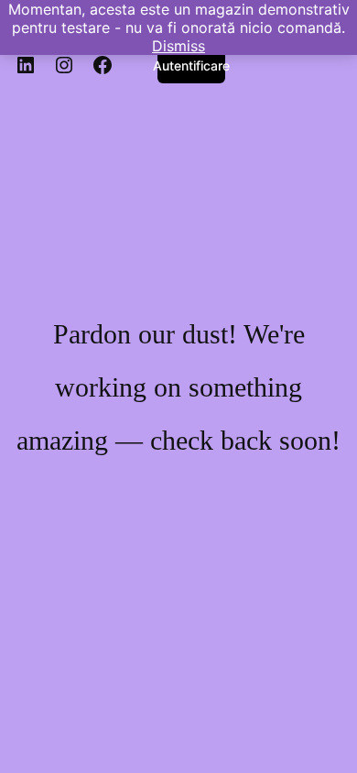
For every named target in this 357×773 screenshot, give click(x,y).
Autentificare (191, 65)
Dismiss (178, 46)
